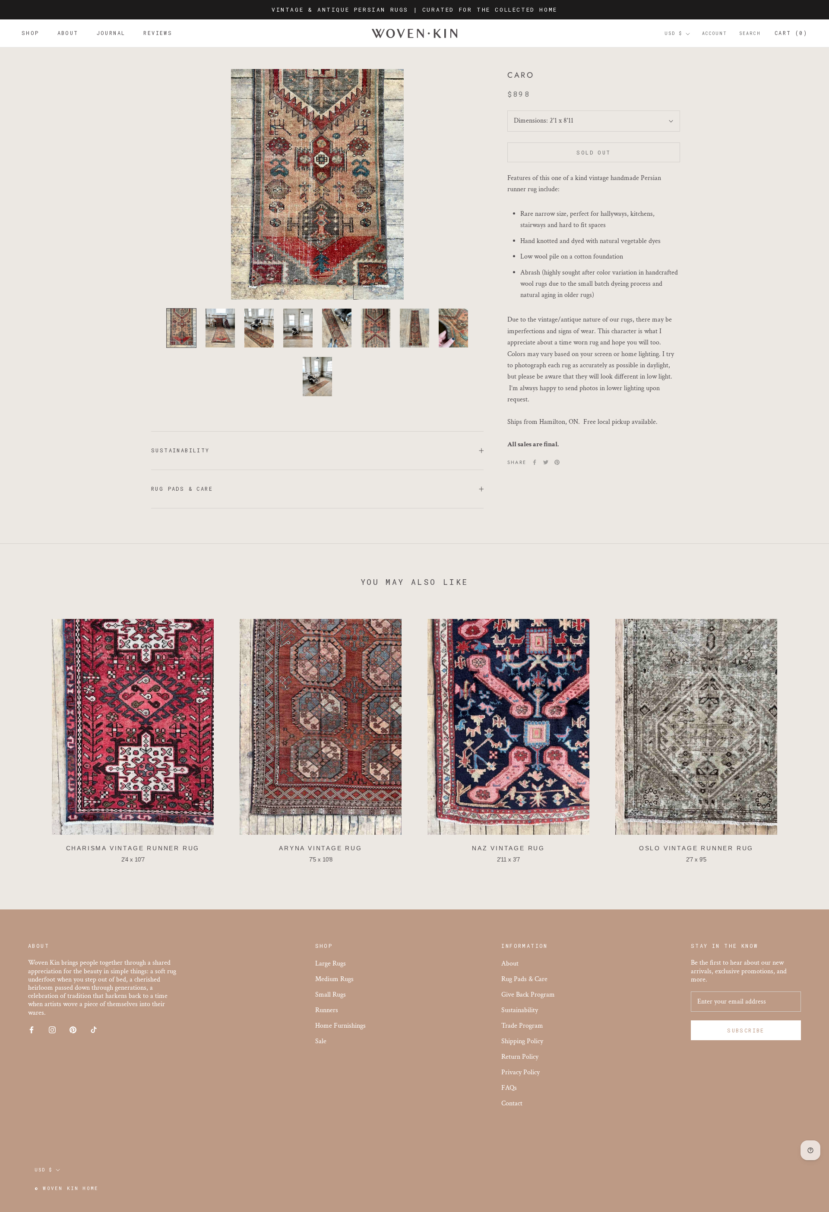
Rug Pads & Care (182, 488)
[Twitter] (545, 462)
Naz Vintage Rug (508, 848)
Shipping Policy (522, 1041)
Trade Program (522, 1025)
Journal (111, 33)
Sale (320, 1041)
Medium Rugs (334, 979)
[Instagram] (52, 1030)
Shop (30, 33)
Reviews (157, 33)
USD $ (673, 34)
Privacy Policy (520, 1072)
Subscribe (746, 1030)
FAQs (509, 1087)
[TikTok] (93, 1030)
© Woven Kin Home (66, 1188)
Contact (511, 1103)
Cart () (791, 33)
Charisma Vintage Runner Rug (133, 848)
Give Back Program (528, 994)
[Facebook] (534, 462)
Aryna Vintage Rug (320, 848)
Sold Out (593, 152)
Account (714, 34)
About (68, 33)
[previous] (27, 737)
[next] (802, 737)
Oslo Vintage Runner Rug (696, 848)
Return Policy (519, 1056)
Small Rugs (330, 994)
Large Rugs (330, 963)
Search (750, 34)
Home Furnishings (340, 1025)
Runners (326, 1010)
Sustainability (180, 450)
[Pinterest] (557, 462)
